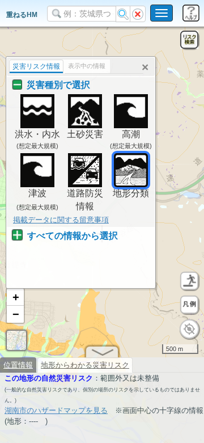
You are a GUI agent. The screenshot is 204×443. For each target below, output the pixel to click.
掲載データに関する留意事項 (61, 220)
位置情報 (18, 365)
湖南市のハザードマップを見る (56, 410)
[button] (15, 297)
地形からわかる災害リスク (85, 365)
